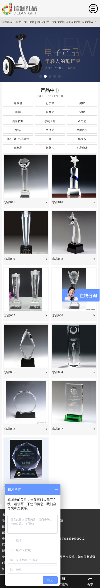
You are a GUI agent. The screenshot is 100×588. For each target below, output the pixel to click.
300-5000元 (73, 22)
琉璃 (18, 112)
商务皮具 (17, 121)
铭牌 (82, 112)
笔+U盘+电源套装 (18, 139)
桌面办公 (82, 130)
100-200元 (43, 22)
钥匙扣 (50, 147)
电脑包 (18, 103)
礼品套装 (82, 147)
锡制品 (18, 147)
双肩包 (82, 121)
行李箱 (50, 103)
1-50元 (17, 22)
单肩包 (82, 139)
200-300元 (58, 22)
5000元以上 (89, 22)
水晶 (18, 130)
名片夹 (50, 112)
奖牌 (82, 103)
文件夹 (50, 130)
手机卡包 (50, 121)
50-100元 (29, 22)
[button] (40, 76)
